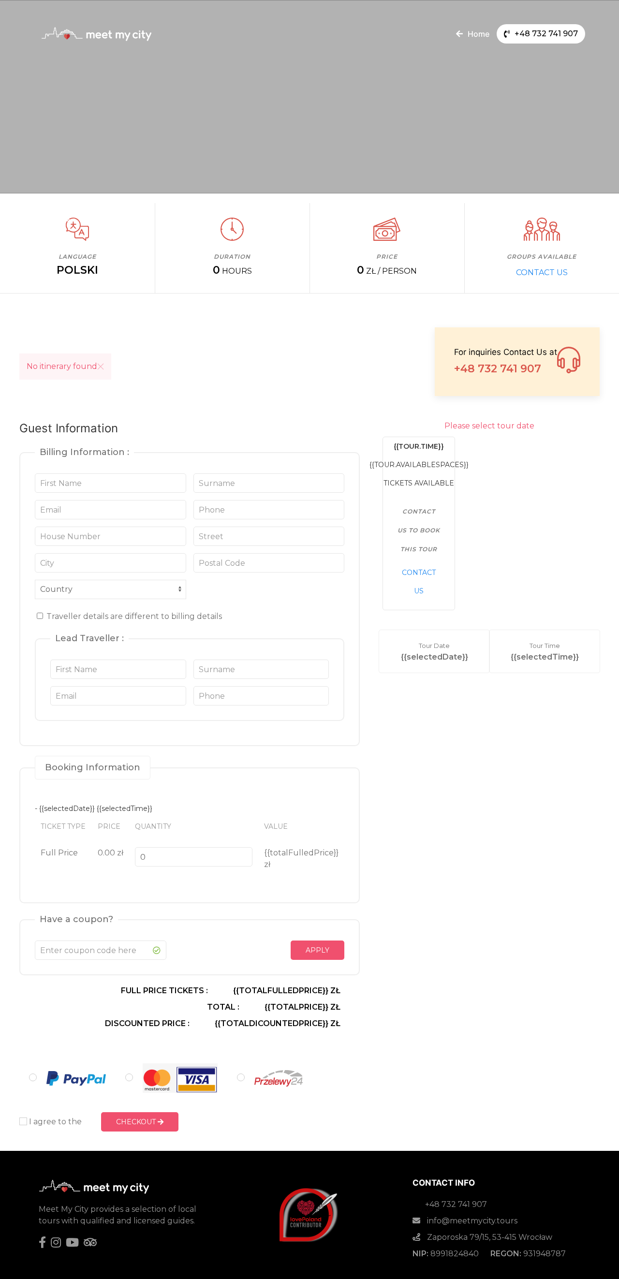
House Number (68, 536)
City (48, 563)
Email (51, 509)
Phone (212, 509)
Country (55, 589)
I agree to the (54, 1121)
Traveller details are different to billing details (133, 616)
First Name (61, 483)
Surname (216, 483)
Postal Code (221, 563)
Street (211, 536)
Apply (317, 950)
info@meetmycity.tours (471, 1220)
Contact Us (542, 272)
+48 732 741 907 (546, 33)
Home (478, 34)
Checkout (137, 1121)
